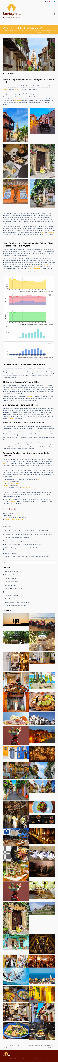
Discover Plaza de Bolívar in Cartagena (17, 537)
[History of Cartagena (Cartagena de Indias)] (42, 770)
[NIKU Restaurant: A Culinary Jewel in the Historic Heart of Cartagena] (42, 819)
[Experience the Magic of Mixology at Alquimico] (42, 944)
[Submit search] (53, 562)
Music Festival (25, 487)
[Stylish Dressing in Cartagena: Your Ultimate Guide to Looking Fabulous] (16, 701)
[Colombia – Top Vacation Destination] (42, 1012)
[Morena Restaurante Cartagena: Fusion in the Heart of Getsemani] (42, 641)
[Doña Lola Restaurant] (16, 1012)
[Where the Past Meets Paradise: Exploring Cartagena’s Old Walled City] (16, 619)
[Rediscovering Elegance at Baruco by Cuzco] (16, 871)
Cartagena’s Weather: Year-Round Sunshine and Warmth (39, 1046)
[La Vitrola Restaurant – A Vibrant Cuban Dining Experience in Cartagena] (16, 961)
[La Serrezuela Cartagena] (42, 734)
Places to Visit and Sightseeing (14, 599)
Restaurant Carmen (11, 553)
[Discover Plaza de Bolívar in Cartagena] (16, 638)
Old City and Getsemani (12, 595)
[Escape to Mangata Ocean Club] (16, 837)
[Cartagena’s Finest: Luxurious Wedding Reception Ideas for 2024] (42, 836)
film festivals (31, 397)
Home (5, 30)
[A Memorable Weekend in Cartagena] (42, 994)
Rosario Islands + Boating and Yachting (17, 602)
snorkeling (46, 264)
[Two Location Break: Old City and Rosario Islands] (42, 890)
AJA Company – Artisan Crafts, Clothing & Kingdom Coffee (23, 544)
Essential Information (11, 582)
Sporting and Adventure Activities (15, 605)
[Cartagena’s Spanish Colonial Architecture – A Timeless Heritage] (42, 718)
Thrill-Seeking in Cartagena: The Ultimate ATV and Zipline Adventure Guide (28, 534)
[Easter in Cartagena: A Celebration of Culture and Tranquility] (42, 853)
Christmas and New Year (12, 575)
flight (4, 463)
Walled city (14, 501)
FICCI (39, 479)
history (5, 90)
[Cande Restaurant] (42, 753)
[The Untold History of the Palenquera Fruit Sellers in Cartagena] (16, 735)
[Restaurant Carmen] (16, 681)
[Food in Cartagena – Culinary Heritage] (16, 1030)
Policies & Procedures (46, 1059)
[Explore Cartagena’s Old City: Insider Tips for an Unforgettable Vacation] (42, 680)
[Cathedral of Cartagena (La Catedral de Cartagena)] (42, 786)
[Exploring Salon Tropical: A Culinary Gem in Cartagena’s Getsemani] (42, 806)
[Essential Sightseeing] (42, 908)
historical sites (38, 270)
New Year (51, 232)
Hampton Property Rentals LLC (13, 519)
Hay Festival (15, 483)
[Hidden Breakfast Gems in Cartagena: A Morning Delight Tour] (16, 807)
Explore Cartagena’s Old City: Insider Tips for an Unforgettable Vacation (27, 556)
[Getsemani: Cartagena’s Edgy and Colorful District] (42, 961)
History (7, 592)
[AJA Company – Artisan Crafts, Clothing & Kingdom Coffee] (16, 661)
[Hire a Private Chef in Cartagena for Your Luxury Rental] (16, 718)
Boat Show (30, 489)
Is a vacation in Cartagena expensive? (11, 1046)
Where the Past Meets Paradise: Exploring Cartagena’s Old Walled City (26, 531)
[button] (54, 14)
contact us (17, 101)
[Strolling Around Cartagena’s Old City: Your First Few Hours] (16, 790)
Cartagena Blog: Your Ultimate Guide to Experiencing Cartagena (28, 30)
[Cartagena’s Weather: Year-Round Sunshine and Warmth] (16, 942)
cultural (11, 418)
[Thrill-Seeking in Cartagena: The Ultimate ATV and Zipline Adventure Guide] (42, 621)
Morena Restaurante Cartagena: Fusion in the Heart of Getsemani (25, 541)
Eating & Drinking (10, 578)
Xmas (43, 232)
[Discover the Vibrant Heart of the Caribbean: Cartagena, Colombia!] (16, 917)
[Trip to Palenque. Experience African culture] (16, 891)
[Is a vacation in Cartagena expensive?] (42, 976)
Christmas (7, 485)
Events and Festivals (11, 585)
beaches (17, 90)
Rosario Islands (34, 266)
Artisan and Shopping (11, 571)
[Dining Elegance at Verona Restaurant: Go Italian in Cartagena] (16, 770)
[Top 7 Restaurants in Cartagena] (16, 994)
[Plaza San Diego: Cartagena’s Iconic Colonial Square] (16, 752)
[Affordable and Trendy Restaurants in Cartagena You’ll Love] (42, 701)
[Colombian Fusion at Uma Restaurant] (42, 1031)
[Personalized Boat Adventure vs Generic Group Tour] (16, 976)
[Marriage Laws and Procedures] (16, 821)
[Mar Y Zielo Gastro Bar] (42, 869)
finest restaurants (34, 268)
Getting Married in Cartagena (14, 588)
